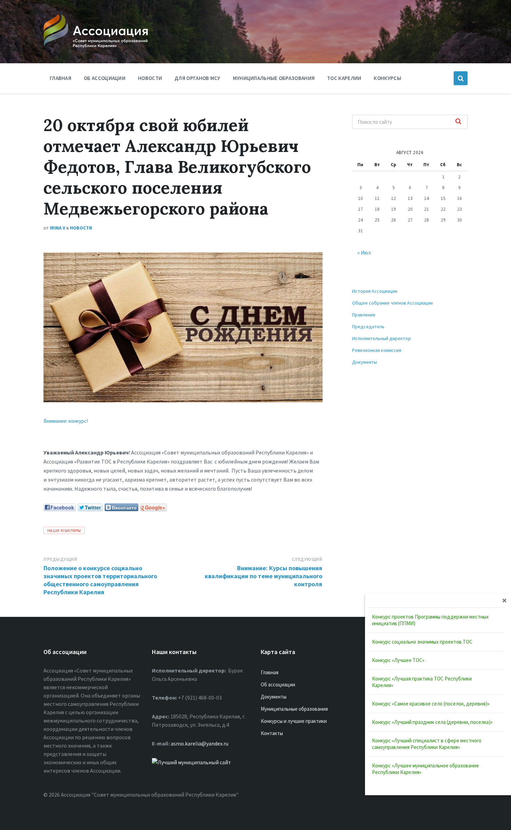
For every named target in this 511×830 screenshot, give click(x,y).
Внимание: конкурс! (65, 421)
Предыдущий (60, 559)
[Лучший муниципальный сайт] (191, 762)
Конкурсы (387, 78)
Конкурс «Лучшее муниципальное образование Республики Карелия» (425, 768)
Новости (150, 78)
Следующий (307, 559)
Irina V (57, 228)
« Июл (364, 252)
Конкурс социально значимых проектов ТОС (422, 641)
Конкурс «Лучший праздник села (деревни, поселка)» (432, 722)
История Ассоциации (374, 291)
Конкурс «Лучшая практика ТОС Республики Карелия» (422, 681)
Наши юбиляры (64, 530)
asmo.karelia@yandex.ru (199, 743)
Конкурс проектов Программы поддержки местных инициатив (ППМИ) (430, 620)
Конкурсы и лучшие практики (294, 721)
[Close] (504, 600)
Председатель (368, 326)
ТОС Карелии (344, 78)
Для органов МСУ (197, 78)
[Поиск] (458, 121)
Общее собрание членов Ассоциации (392, 303)
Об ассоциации (104, 78)
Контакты (272, 733)
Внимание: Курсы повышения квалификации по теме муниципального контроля (263, 576)
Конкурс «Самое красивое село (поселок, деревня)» (430, 703)
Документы (364, 362)
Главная (60, 78)
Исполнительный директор (381, 338)
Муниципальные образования (274, 78)
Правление (363, 315)
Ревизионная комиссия (376, 350)
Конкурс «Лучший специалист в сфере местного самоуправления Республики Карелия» (426, 743)
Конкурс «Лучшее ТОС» (398, 660)
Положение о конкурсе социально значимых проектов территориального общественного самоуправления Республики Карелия (100, 580)
